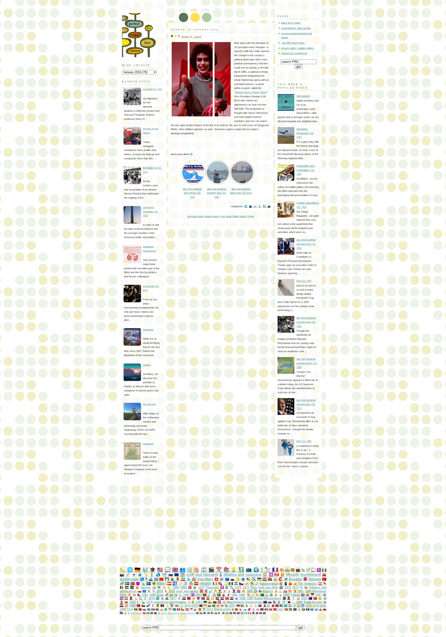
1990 (286, 595)
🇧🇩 (197, 613)
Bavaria (295, 579)
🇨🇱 (182, 609)
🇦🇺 (310, 598)
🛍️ (271, 595)
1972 (246, 587)
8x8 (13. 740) (304, 280)
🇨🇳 (161, 579)
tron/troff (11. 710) (152, 89)
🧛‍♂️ (208, 598)
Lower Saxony (187, 613)
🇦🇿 (303, 609)
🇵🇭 (253, 613)
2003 (195, 605)
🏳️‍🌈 (270, 579)
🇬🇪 (218, 605)
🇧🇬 (144, 609)
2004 (130, 609)
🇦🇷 (268, 605)
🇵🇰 (284, 598)
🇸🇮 (209, 605)
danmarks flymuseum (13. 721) (305, 133)
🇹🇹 (260, 613)
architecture (129, 579)
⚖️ (204, 569)
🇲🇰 (236, 609)
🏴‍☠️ (219, 595)
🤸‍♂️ (299, 609)
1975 (238, 587)
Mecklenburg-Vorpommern (244, 602)
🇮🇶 (231, 598)
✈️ (253, 579)
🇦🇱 (140, 609)
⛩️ (170, 609)
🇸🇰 (270, 602)
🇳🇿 (265, 602)
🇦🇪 (217, 598)
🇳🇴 (132, 583)
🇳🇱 (264, 579)
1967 (199, 602)
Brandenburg (222, 609)
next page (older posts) (233, 216)
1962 (280, 609)
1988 (132, 605)
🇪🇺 (176, 575)
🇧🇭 (272, 605)
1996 (316, 605)
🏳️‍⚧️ (140, 598)
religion (205, 583)
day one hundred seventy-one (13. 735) (306, 321)
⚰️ (220, 583)
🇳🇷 (295, 609)
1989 (242, 595)
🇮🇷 (183, 579)
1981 (145, 595)
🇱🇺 (290, 605)
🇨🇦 (276, 575)
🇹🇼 (189, 598)
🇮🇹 (324, 570)
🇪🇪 (205, 602)
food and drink (268, 587)
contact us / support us (294, 53)
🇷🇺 (170, 575)
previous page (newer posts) (203, 216)
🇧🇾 (208, 613)
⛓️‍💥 (128, 575)
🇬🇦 (227, 613)
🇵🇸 (127, 587)
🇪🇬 (222, 598)
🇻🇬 (264, 613)
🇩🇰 (190, 587)
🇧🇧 (307, 609)
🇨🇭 (216, 579)
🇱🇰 (286, 609)
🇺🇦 (259, 579)
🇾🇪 (121, 605)
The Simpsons (307, 583)
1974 (159, 591)
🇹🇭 (270, 609)
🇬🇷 (156, 579)
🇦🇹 (169, 583)
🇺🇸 (160, 569)
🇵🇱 (139, 591)
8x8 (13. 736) (304, 441)
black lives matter (291, 22)
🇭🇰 (227, 598)
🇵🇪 (249, 613)
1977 (173, 598)
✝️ (319, 570)
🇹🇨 (155, 613)
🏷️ (146, 575)
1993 (299, 602)
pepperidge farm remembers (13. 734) (305, 169)
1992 (132, 602)
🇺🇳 (144, 591)
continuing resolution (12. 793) (150, 211)
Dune (160, 595)
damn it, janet (191, 36)
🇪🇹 (223, 613)
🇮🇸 (148, 583)
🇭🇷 (238, 591)
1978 (151, 598)
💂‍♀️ (131, 598)
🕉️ (219, 602)
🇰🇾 (238, 613)
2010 (164, 613)
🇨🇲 (212, 613)
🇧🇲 (144, 613)
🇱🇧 (320, 583)
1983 (198, 595)
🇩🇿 (219, 613)
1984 (308, 591)
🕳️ (232, 579)
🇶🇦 (288, 602)
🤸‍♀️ (280, 595)
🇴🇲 (143, 605)
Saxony (146, 587)
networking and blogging (170, 602)
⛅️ (280, 591)
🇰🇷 (162, 598)
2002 (210, 609)
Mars (253, 587)
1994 (187, 605)
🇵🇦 (148, 605)
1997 (323, 605)
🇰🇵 (203, 598)
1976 (172, 591)
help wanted (303, 96)
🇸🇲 (245, 609)
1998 (123, 609)
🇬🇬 (257, 609)
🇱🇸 (241, 613)
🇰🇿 (285, 605)
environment (310, 575)
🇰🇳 (151, 613)
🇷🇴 (266, 609)
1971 (295, 587)
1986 (242, 598)
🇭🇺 (126, 598)
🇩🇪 (137, 569)
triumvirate (148, 329)
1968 (183, 587)
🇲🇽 (231, 583)
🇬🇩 (147, 613)
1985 (249, 591)
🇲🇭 (121, 612)
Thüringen (212, 587)
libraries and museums (242, 575)
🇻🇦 (169, 587)
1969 (176, 587)
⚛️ (271, 575)
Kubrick (268, 591)
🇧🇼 (312, 609)
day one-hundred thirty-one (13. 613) (241, 190)
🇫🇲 (316, 609)
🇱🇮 (262, 609)
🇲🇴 (174, 609)
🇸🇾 (184, 598)
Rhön (161, 583)
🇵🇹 (205, 595)
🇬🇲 (230, 613)
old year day (149, 404)
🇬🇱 (285, 591)
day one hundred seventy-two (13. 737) (305, 404)
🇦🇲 (238, 605)
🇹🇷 (324, 579)
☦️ (222, 587)
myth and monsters (202, 575)
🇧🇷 (213, 605)
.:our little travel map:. (293, 42)
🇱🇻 (187, 609)
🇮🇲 (138, 605)
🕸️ (298, 605)
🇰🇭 (234, 613)
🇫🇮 (260, 591)
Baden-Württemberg (267, 598)
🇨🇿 (241, 583)
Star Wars (205, 579)
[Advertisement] (232, 527)
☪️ (192, 595)
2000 (232, 605)
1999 (152, 595)
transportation (269, 583)
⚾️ (255, 605)
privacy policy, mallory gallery (297, 48)
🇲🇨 (191, 609)
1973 (201, 587)
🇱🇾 (201, 605)
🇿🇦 (157, 609)
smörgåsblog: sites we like (296, 28)
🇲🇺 (290, 609)
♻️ (255, 591)
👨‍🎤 (220, 591)
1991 (250, 598)
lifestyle (292, 575)
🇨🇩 (149, 609)
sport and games (187, 591)
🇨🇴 (215, 613)
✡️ (121, 598)
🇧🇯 (201, 613)
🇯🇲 (136, 609)
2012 (139, 613)
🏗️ (257, 595)
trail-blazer (148, 443)
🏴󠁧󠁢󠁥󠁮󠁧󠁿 (134, 595)
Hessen (314, 579)
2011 (170, 613)
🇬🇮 (320, 609)
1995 (308, 605)
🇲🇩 (153, 609)
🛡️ (185, 583)
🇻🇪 (214, 602)
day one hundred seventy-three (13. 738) (306, 363)
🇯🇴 (281, 605)
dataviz (147, 365)
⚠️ (276, 591)
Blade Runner (313, 602)
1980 (234, 595)
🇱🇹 (324, 609)
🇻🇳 (315, 598)
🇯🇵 (134, 575)
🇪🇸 (196, 583)
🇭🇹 (277, 605)
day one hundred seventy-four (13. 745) (306, 243)
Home (250, 216)
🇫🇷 (275, 569)
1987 (318, 595)
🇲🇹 (264, 605)
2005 (133, 613)
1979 (149, 602)
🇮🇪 (215, 583)
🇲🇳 (260, 605)
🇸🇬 (205, 605)
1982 (186, 595)
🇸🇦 (262, 595)
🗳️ (227, 579)
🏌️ (259, 206)
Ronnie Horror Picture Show (250, 92)
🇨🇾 (167, 605)
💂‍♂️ (234, 591)
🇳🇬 (245, 613)
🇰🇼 (242, 605)
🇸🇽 (256, 613)
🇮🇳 (210, 602)
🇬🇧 (175, 569)
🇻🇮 (159, 613)
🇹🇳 (275, 609)
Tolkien (295, 595)
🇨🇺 (303, 595)
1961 (300, 591)
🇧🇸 (204, 613)
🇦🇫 (162, 605)
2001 (304, 598)
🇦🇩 (178, 609)
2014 (176, 613)
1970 (288, 587)
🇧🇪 (122, 587)
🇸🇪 (127, 583)
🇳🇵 (241, 609)
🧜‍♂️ (180, 595)
